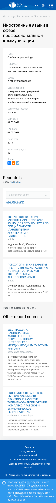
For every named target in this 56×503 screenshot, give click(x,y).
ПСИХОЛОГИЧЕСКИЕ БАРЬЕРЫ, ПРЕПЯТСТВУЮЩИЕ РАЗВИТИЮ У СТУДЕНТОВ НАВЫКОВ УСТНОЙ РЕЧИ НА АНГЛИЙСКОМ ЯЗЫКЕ (27, 271)
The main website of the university (29, 459)
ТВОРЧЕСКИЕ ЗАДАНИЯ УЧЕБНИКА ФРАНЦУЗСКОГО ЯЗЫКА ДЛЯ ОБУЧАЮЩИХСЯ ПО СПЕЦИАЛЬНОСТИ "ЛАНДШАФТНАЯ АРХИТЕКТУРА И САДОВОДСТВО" (28, 226)
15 (11, 182)
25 (15, 182)
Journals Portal (29, 455)
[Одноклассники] (13, 163)
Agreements (29, 451)
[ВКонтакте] (9, 163)
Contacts (29, 447)
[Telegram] (17, 163)
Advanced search (15, 202)
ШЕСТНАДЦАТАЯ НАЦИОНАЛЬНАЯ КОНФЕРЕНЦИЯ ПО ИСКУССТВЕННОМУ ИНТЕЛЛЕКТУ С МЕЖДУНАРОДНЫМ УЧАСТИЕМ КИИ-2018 (28, 339)
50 (19, 182)
